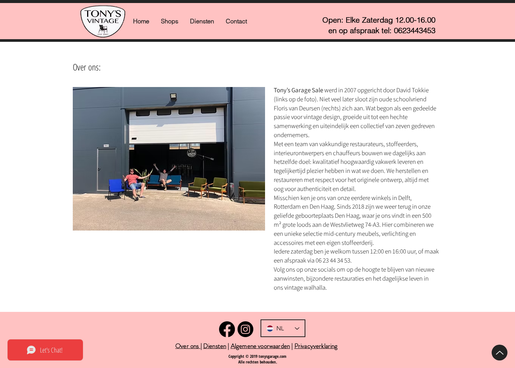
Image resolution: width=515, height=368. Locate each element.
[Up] (499, 352)
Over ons (188, 345)
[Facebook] (227, 329)
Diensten (214, 345)
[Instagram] (245, 329)
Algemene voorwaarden (260, 345)
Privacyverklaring (316, 345)
